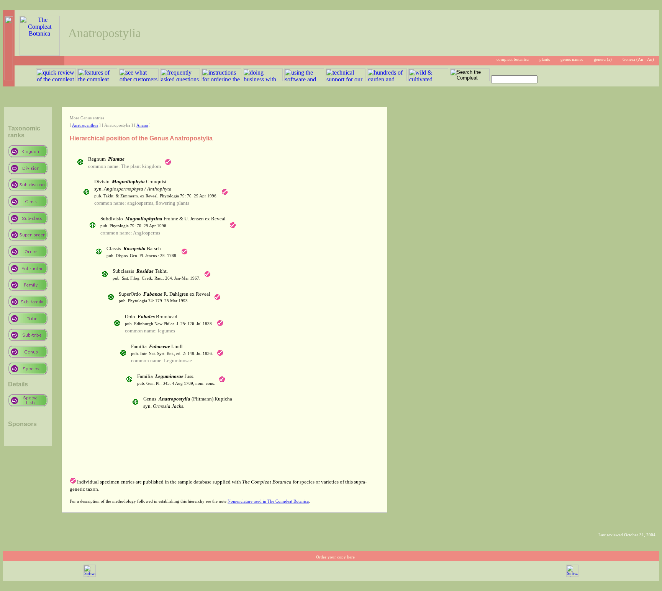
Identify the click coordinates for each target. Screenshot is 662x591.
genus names (571, 59)
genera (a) (603, 59)
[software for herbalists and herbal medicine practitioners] (572, 575)
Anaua (142, 125)
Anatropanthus (85, 125)
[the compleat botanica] (40, 53)
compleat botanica (512, 59)
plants (544, 59)
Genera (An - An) (638, 59)
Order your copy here (335, 557)
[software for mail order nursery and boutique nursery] (90, 575)
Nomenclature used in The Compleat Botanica (268, 501)
